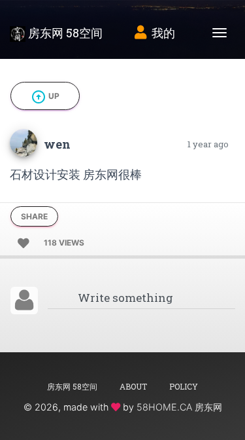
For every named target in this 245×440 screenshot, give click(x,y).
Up (45, 97)
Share (34, 216)
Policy (183, 386)
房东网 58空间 (64, 33)
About (133, 386)
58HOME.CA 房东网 (179, 406)
